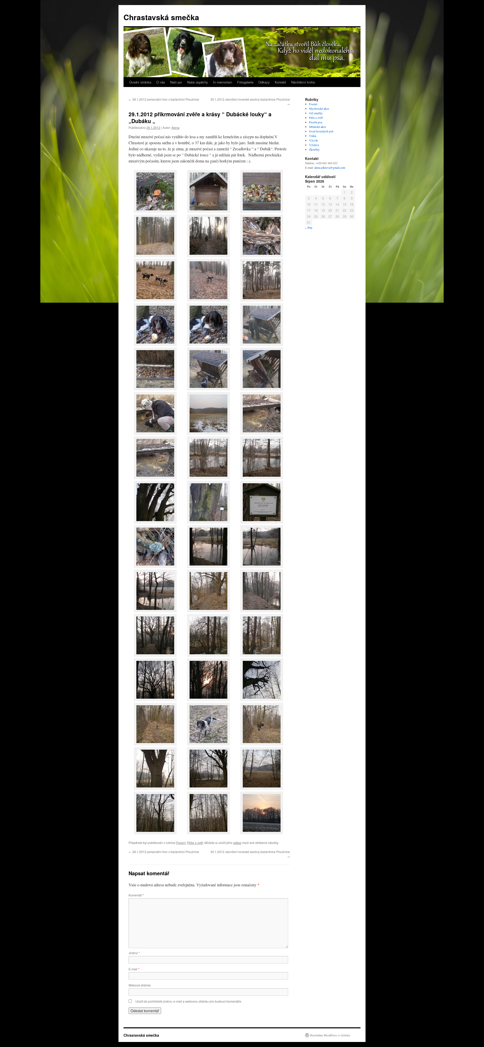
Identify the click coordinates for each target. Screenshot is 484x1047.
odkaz (237, 842)
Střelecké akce (317, 127)
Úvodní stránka (140, 82)
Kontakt (280, 82)
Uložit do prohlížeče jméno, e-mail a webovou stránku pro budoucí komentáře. (188, 1001)
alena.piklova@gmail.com (329, 167)
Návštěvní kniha (303, 82)
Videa (312, 136)
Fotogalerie (245, 82)
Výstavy (314, 145)
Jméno (134, 953)
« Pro (308, 227)
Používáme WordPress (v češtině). (330, 1035)
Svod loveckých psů (321, 131)
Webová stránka (140, 985)
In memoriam (222, 82)
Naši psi (176, 82)
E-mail (134, 969)
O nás (160, 82)
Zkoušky (314, 149)
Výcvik (313, 140)
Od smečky (316, 113)
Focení (181, 842)
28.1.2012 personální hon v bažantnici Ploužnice (164, 99)
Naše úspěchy (197, 82)
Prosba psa (315, 122)
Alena (175, 127)
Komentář (136, 895)
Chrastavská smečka (161, 17)
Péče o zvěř (195, 842)
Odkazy (264, 82)
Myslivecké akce (319, 108)
